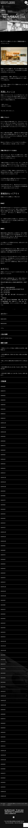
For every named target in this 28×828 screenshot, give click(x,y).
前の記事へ (3, 309)
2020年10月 (3, 705)
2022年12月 (3, 586)
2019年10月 (3, 759)
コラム (2, 328)
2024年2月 (3, 523)
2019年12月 (3, 750)
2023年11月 (3, 536)
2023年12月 (3, 532)
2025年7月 (3, 445)
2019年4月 (3, 787)
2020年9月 (3, 709)
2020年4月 (3, 732)
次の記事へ (25, 309)
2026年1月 (3, 418)
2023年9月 (3, 545)
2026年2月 (3, 413)
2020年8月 (3, 714)
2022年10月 (3, 595)
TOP (1, 803)
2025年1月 (3, 472)
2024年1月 (3, 527)
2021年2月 (3, 686)
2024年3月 (3, 518)
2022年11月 (3, 591)
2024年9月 (3, 491)
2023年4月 (3, 568)
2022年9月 (3, 600)
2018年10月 (3, 796)
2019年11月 (3, 755)
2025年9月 (3, 436)
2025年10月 (3, 432)
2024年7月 (3, 500)
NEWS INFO (3, 319)
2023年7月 (3, 554)
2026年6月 (3, 395)
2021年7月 (3, 664)
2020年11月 (3, 700)
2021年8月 (3, 659)
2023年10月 (3, 541)
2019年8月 (3, 768)
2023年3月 (3, 573)
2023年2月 (3, 577)
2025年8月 (3, 441)
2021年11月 (3, 645)
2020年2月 (3, 741)
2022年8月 (3, 605)
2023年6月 (3, 559)
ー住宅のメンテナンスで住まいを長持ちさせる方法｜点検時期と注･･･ (14, 349)
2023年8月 (3, 550)
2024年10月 (3, 486)
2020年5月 (3, 727)
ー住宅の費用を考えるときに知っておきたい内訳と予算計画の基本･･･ (14, 367)
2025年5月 (3, 454)
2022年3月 (3, 627)
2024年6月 (3, 504)
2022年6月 (3, 614)
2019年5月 (3, 782)
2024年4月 (3, 513)
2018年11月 (3, 791)
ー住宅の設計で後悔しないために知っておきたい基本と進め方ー (14, 374)
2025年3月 (3, 463)
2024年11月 (3, 482)
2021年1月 (3, 691)
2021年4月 (3, 677)
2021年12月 (3, 641)
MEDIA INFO (4, 323)
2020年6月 (3, 723)
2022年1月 (3, 636)
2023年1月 (3, 582)
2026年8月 (3, 386)
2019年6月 (3, 778)
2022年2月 (3, 632)
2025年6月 (3, 450)
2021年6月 (3, 668)
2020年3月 (3, 737)
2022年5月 (3, 618)
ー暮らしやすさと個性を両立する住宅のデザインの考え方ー (14, 361)
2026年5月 (3, 400)
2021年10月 (3, 650)
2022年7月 (3, 609)
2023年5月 (3, 564)
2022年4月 (3, 623)
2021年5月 (3, 673)
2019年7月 (3, 773)
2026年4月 (3, 404)
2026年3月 (3, 409)
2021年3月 (3, 682)
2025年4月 (3, 459)
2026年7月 (3, 391)
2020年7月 (3, 718)
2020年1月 (3, 746)
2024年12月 (3, 477)
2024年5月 (3, 509)
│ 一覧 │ (14, 309)
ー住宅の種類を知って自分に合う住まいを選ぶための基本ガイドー (14, 355)
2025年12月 (3, 422)
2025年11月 (3, 427)
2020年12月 (3, 696)
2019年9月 (3, 764)
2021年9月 (3, 655)
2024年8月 (3, 495)
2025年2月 (3, 468)
